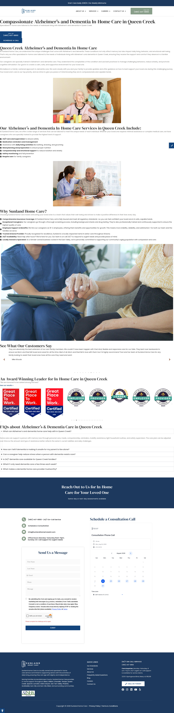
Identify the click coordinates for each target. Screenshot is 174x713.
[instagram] (127, 689)
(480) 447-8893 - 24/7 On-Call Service (44, 519)
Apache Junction (33, 684)
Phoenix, (66, 684)
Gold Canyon (45, 684)
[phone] (24, 519)
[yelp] (140, 689)
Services (92, 11)
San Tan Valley (56, 684)
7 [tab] (91, 373)
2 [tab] (77, 373)
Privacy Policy (94, 706)
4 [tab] (83, 373)
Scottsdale (26, 686)
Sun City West (45, 686)
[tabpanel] (87, 353)
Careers (104, 11)
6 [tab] (88, 373)
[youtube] (135, 689)
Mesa (46, 681)
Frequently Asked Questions (97, 675)
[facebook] (123, 689)
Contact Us (118, 11)
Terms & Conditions (110, 706)
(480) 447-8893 (128, 665)
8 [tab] (94, 373)
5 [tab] (86, 373)
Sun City (33, 686)
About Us (80, 11)
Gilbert (50, 681)
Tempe (64, 681)
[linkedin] (131, 689)
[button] (2, 710)
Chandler (57, 681)
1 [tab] (75, 373)
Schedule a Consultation (38, 526)
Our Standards (92, 666)
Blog (88, 678)
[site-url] (31, 664)
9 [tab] (96, 373)
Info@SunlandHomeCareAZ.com (41, 532)
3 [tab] (80, 373)
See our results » (6, 385)
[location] (24, 526)
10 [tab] (99, 373)
